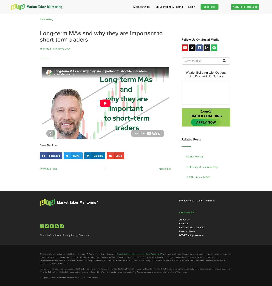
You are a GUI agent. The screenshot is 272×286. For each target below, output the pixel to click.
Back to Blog (46, 19)
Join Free (209, 7)
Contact (183, 223)
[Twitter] (47, 226)
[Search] (223, 61)
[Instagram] (207, 47)
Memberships (141, 7)
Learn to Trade (187, 231)
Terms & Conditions (50, 235)
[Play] (52, 226)
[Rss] (57, 226)
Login (191, 7)
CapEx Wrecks (194, 156)
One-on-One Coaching (191, 227)
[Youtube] (185, 47)
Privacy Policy (70, 235)
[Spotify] (214, 47)
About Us (184, 219)
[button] (51, 155)
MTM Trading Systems (169, 7)
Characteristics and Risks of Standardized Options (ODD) (139, 254)
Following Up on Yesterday (202, 166)
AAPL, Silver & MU (198, 177)
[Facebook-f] (42, 226)
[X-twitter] (192, 47)
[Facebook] (199, 47)
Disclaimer (84, 235)
